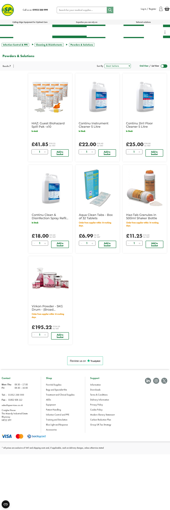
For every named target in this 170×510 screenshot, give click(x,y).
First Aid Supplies (53, 384)
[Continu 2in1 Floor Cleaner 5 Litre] (144, 96)
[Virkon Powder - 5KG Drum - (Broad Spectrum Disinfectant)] (50, 279)
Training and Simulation (56, 419)
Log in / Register (148, 8)
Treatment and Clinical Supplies (60, 394)
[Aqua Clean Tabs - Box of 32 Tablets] (97, 188)
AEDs (59, 31)
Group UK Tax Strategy (100, 424)
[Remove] (34, 151)
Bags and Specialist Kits (56, 389)
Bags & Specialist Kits (23, 31)
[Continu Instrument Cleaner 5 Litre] (97, 96)
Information (95, 384)
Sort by (100, 65)
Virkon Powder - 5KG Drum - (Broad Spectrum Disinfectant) (49, 308)
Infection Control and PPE (57, 414)
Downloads (95, 389)
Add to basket (60, 153)
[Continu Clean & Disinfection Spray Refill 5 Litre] (50, 188)
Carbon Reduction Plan (100, 419)
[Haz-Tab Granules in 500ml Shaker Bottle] (144, 188)
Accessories (51, 429)
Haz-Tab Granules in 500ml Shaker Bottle (141, 216)
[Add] (44, 151)
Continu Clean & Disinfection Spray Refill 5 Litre (49, 216)
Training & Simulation (134, 31)
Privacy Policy (96, 404)
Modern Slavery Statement (102, 414)
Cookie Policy (96, 409)
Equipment (76, 31)
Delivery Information (99, 399)
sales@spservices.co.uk (12, 405)
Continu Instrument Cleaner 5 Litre (93, 125)
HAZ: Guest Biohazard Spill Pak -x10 (48, 125)
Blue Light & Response (153, 31)
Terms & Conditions (99, 394)
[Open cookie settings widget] (6, 504)
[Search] (110, 10)
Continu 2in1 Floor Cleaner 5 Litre (139, 125)
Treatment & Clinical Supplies (42, 31)
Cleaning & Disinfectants (49, 44)
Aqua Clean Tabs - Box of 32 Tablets (96, 216)
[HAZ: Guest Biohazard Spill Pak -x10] (50, 96)
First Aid (6, 31)
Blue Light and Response (57, 424)
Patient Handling (96, 31)
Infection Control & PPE (114, 31)
